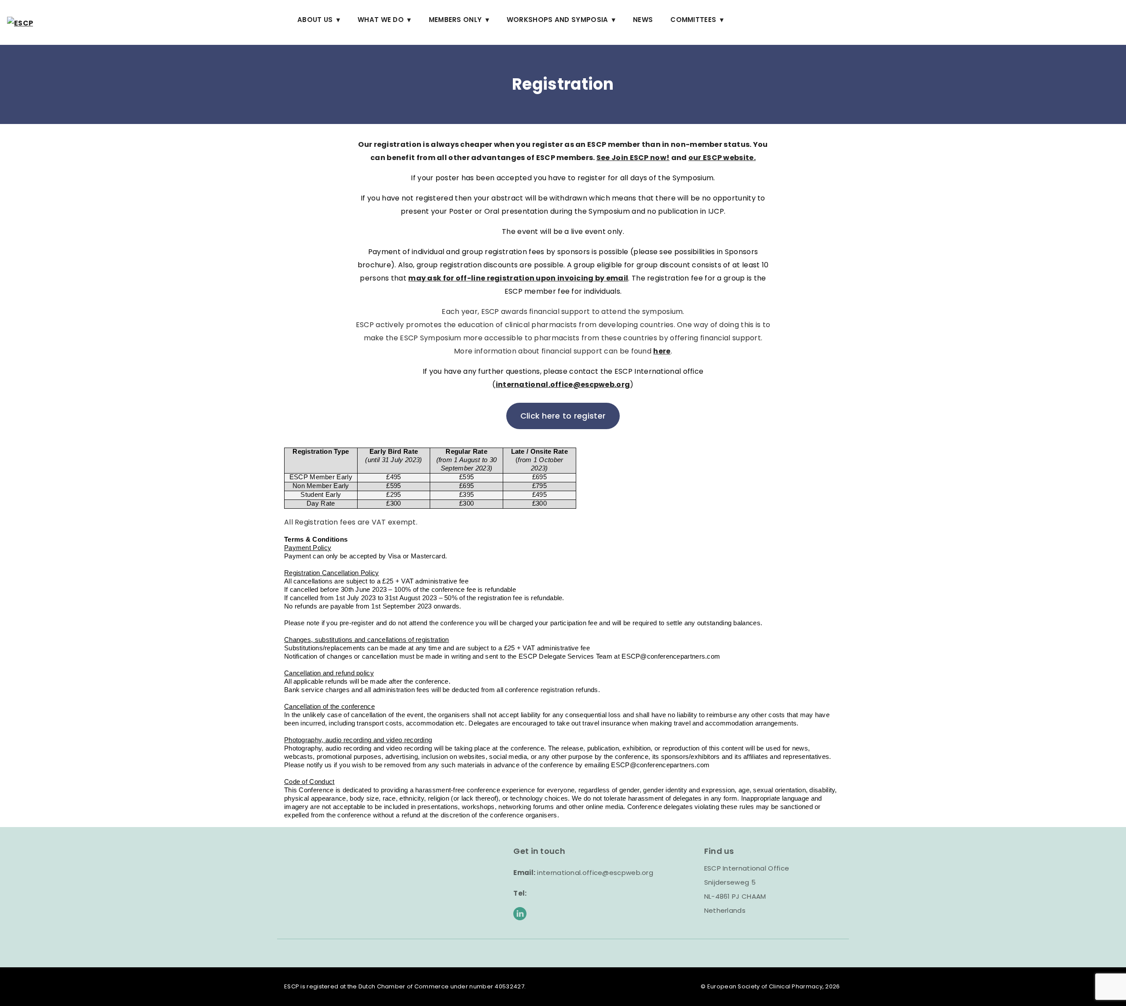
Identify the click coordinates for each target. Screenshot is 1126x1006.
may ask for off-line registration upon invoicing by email (518, 278)
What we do (381, 19)
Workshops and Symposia (557, 19)
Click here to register (563, 415)
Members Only (455, 19)
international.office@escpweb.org (563, 384)
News (643, 19)
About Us (315, 19)
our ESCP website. (722, 158)
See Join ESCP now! (632, 158)
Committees (693, 19)
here (661, 351)
